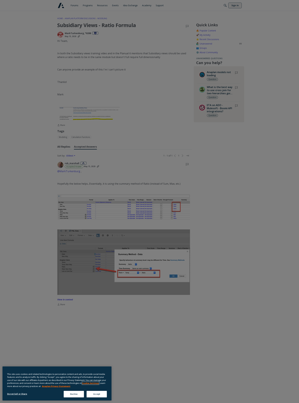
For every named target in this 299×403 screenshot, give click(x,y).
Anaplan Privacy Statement (56, 386)
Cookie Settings (90, 383)
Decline (74, 394)
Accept (96, 394)
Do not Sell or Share (17, 393)
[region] (57, 383)
